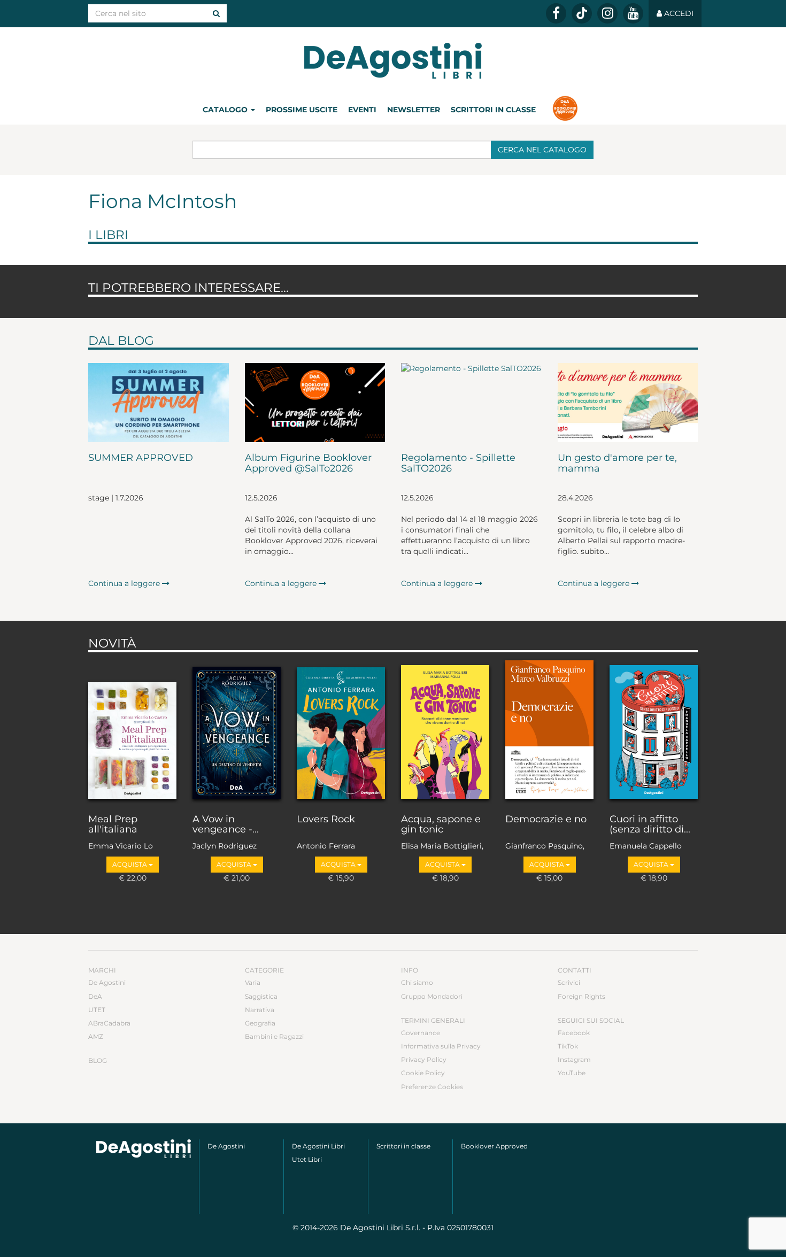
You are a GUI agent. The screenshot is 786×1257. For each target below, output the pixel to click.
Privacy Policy (423, 1059)
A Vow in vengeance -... (225, 825)
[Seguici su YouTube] (633, 13)
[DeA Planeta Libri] (143, 1148)
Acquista (130, 864)
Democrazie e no (546, 819)
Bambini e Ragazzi (274, 1036)
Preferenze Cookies (432, 1087)
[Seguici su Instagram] (607, 13)
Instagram (574, 1059)
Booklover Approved (494, 1146)
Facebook (574, 1033)
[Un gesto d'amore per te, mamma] (628, 402)
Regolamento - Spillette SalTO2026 (458, 463)
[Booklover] (565, 110)
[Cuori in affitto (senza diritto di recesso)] (654, 730)
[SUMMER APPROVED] (158, 402)
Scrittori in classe (493, 109)
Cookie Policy (423, 1073)
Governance (420, 1033)
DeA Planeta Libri (393, 61)
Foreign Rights (581, 996)
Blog (97, 1061)
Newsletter (413, 109)
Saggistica (261, 996)
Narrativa (259, 1010)
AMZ (95, 1036)
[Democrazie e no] (549, 730)
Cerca (542, 150)
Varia (252, 982)
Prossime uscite (301, 109)
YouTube (571, 1073)
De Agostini (107, 982)
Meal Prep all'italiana (112, 825)
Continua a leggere (125, 583)
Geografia (260, 1023)
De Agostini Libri (318, 1146)
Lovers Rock (326, 819)
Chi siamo (417, 982)
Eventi (362, 109)
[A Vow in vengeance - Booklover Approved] (236, 730)
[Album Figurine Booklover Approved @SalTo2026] (315, 402)
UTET (96, 1010)
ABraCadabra (109, 1023)
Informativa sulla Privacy (441, 1046)
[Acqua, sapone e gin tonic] (445, 730)
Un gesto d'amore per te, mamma (617, 463)
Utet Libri (307, 1159)
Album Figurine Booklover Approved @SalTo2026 (308, 463)
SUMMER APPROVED (140, 458)
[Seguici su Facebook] (556, 13)
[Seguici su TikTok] (582, 13)
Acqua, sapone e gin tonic (441, 825)
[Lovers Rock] (341, 730)
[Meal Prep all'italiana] (132, 730)
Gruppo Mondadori (432, 996)
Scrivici (569, 982)
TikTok (568, 1046)
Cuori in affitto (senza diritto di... (650, 825)
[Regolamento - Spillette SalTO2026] (471, 402)
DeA (95, 996)
